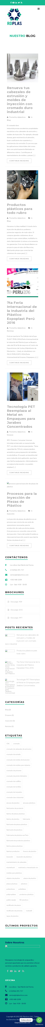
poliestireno (10, 889)
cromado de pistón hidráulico (16, 776)
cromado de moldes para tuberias (18, 765)
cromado (16, 744)
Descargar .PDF (16, 602)
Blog (9, 120)
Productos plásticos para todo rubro (19, 209)
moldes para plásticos (14, 873)
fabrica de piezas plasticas (15, 814)
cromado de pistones (13, 770)
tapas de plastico (12, 916)
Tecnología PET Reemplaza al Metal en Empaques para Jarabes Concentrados (21, 417)
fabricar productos (13, 851)
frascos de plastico (29, 851)
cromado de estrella (13, 754)
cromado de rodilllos (13, 781)
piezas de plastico (30, 878)
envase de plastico (12, 803)
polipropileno (11, 894)
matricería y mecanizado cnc (28, 867)
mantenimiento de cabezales (16, 862)
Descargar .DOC (16, 610)
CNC (8, 744)
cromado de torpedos (14, 792)
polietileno (22, 889)
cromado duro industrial (14, 797)
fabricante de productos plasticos (18, 840)
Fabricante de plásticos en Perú (17, 835)
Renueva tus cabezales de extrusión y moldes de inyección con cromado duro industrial (20, 100)
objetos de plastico (13, 878)
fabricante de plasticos (14, 830)
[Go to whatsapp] (39, 1020)
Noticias (10, 331)
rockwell (29, 911)
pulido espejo (11, 900)
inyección (9, 857)
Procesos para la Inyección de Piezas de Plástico (22, 500)
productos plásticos (26, 894)
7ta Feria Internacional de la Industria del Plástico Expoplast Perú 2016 (22, 313)
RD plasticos (24, 900)
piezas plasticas (11, 884)
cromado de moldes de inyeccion (18, 760)
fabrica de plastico (12, 819)
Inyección (10, 514)
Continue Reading (19, 161)
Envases (10, 435)
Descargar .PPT (16, 618)
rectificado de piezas (13, 905)
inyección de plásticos (24, 857)
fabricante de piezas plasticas (16, 824)
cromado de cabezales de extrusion (18, 749)
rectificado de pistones (14, 911)
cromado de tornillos (13, 787)
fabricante (26, 819)
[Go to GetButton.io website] (39, 1024)
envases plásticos (29, 803)
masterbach (10, 867)
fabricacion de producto (14, 808)
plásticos (24, 884)
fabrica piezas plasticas (14, 846)
